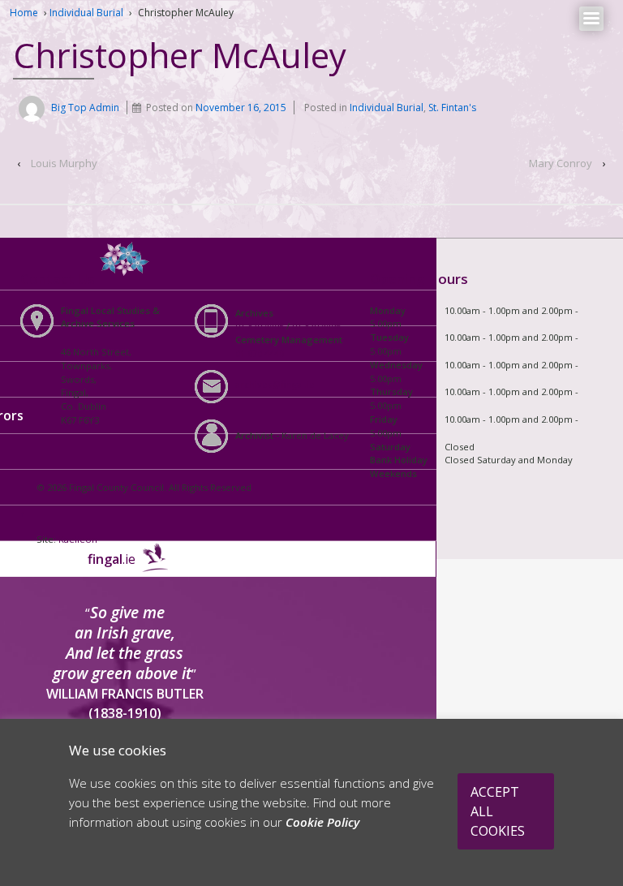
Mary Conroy (560, 163)
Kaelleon (77, 539)
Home (24, 12)
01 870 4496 (316, 326)
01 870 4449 (259, 353)
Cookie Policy (322, 822)
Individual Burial (86, 12)
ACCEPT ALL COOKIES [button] (497, 811)
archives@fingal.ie (275, 384)
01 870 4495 (259, 326)
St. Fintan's (452, 107)
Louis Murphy (64, 163)
